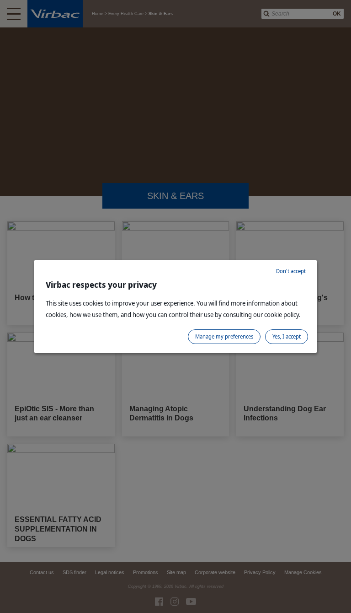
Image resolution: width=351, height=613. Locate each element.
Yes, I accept (286, 336)
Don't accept (291, 271)
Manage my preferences (224, 336)
